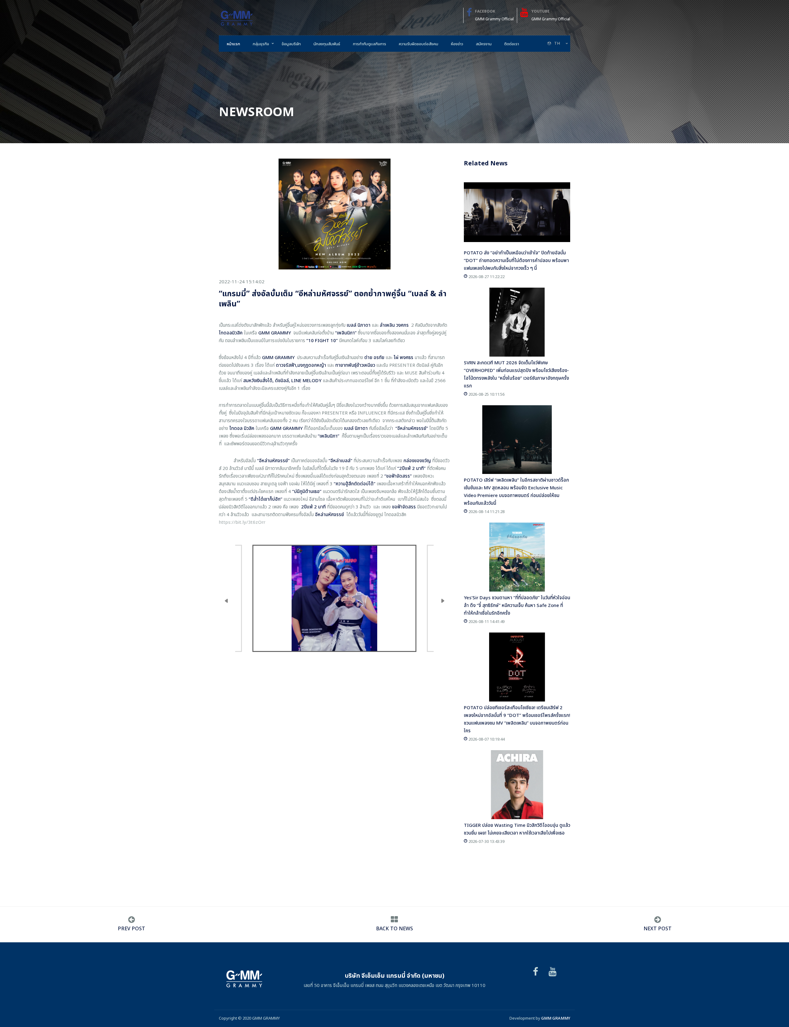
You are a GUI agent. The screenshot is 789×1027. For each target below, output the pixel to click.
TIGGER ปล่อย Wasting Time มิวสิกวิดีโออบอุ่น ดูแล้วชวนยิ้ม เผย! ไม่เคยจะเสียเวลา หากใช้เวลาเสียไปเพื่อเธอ (517, 829)
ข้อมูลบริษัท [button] (291, 44)
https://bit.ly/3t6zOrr (242, 522)
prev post (131, 928)
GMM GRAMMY (555, 1018)
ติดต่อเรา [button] (511, 44)
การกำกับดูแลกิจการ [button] (369, 44)
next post (658, 928)
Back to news (394, 928)
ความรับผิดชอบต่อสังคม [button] (418, 44)
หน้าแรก (233, 44)
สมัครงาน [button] (484, 44)
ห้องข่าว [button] (457, 44)
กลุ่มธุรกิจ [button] (261, 44)
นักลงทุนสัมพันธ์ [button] (326, 44)
